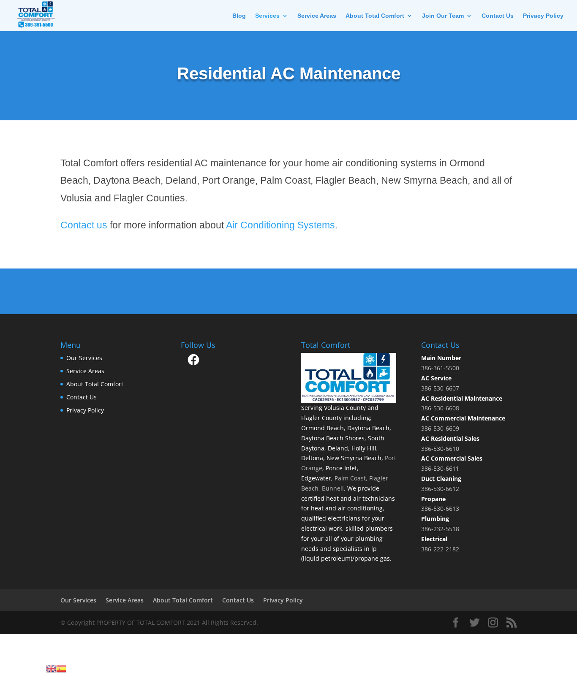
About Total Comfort (375, 16)
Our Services (84, 358)
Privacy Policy (543, 16)
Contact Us (498, 16)
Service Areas (316, 16)
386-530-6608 (440, 408)
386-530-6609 (440, 428)
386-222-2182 (440, 549)
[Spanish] (61, 668)
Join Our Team (443, 16)
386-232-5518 (440, 529)
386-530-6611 (440, 468)
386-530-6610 (440, 449)
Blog (239, 16)
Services (267, 16)
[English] (51, 668)
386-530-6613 (440, 508)
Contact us (83, 225)
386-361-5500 (440, 368)
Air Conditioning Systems (280, 225)
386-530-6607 (440, 388)
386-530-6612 (440, 489)
